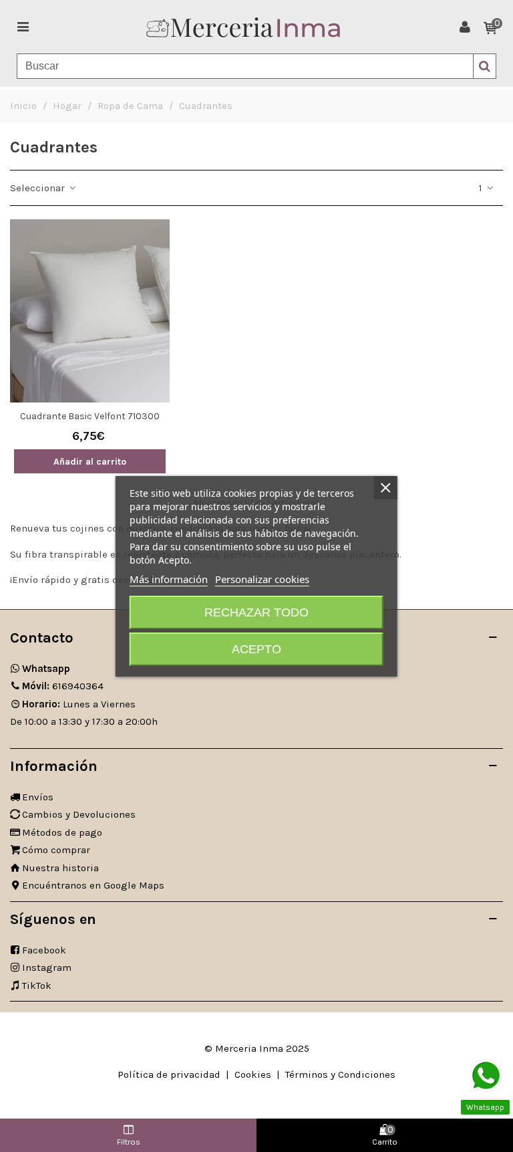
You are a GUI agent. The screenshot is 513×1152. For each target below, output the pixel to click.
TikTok (36, 986)
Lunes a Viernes (79, 704)
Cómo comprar (56, 850)
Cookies (252, 1074)
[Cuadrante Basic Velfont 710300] (90, 310)
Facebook (44, 950)
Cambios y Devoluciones (79, 814)
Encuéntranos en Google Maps (93, 885)
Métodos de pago (62, 832)
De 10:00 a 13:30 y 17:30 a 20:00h (84, 721)
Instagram (46, 967)
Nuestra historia (60, 868)
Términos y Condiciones (340, 1074)
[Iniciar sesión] (465, 26)
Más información (169, 579)
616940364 (63, 686)
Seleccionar (38, 188)
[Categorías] (22, 26)
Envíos (37, 797)
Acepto (256, 649)
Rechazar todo (256, 612)
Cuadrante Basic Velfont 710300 (90, 416)
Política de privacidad (169, 1074)
